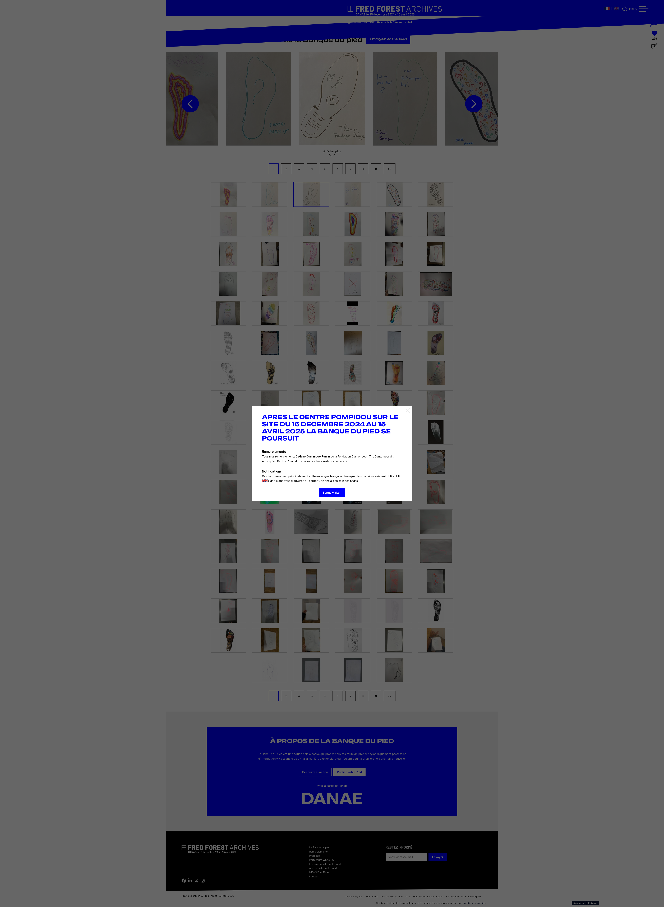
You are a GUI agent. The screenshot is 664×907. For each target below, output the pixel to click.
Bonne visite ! (332, 492)
